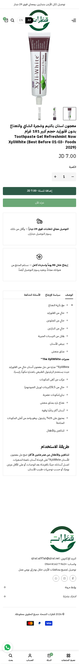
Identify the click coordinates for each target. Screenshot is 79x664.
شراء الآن (39, 203)
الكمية (72, 167)
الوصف (69, 295)
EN (21, 20)
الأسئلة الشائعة (32, 295)
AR (29, 20)
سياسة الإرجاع (52, 295)
